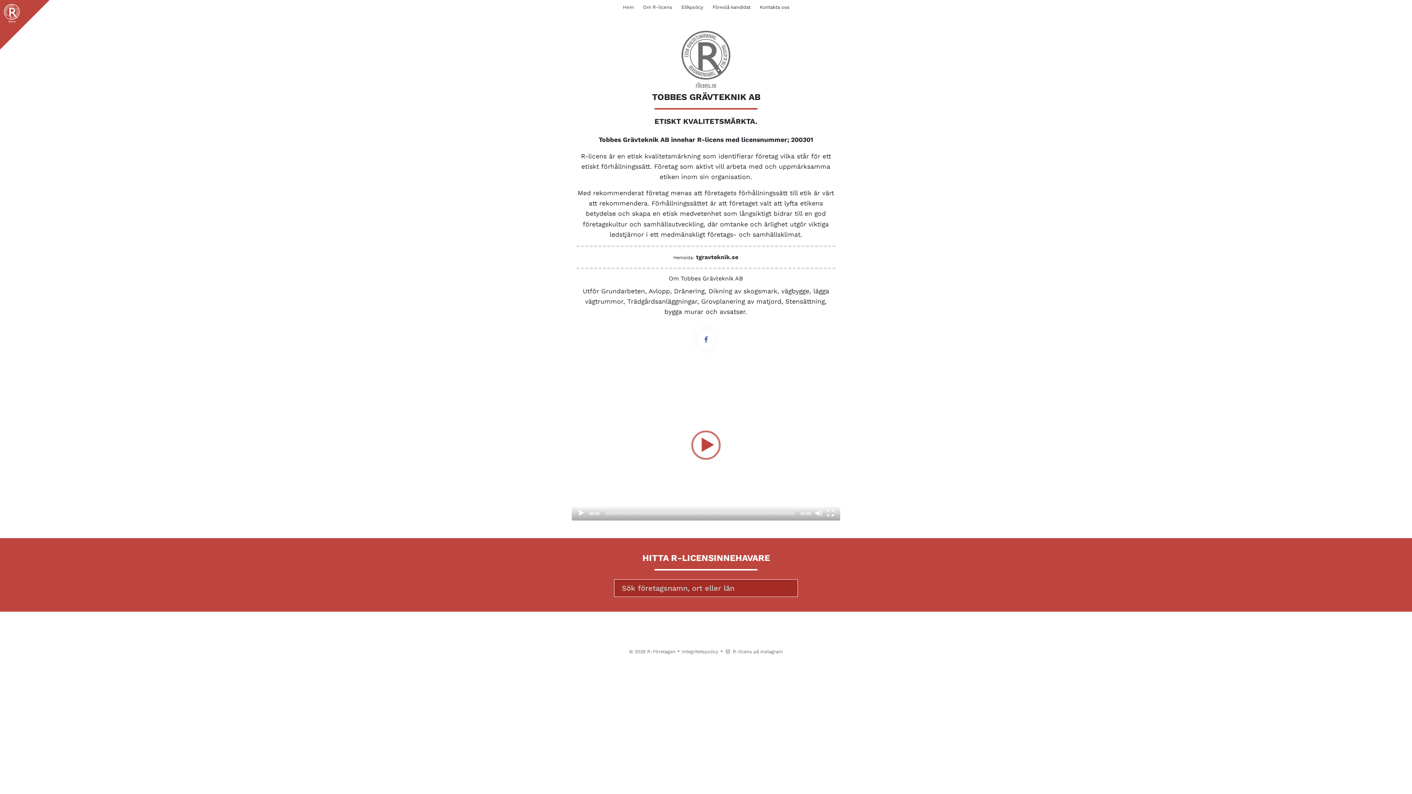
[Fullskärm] (830, 513)
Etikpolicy (692, 7)
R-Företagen (661, 651)
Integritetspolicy (700, 651)
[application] (706, 445)
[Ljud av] (819, 513)
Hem (628, 7)
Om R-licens (657, 7)
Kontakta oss (774, 7)
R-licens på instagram (757, 651)
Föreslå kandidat (731, 7)
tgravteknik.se (717, 257)
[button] (706, 445)
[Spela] (581, 513)
